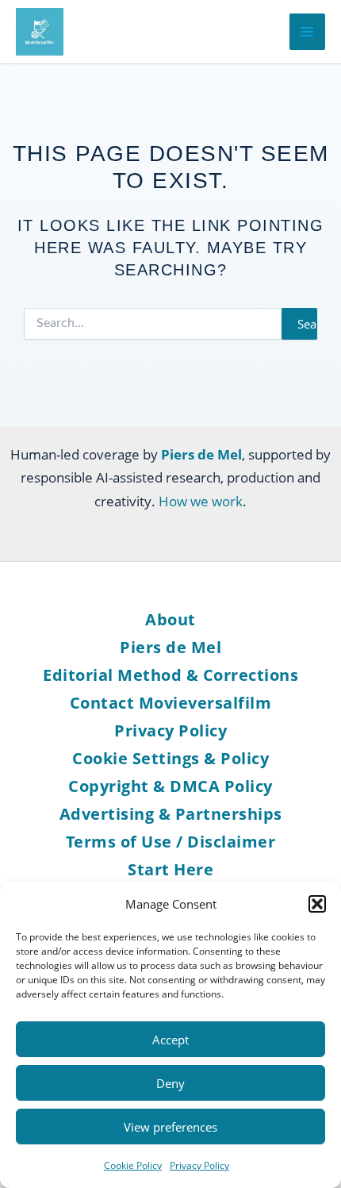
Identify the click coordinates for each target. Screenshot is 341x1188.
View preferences (170, 1127)
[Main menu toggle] (307, 31)
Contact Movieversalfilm (171, 702)
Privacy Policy (199, 1165)
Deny (170, 1083)
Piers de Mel (170, 647)
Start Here (170, 869)
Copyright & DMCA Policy (170, 786)
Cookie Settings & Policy (170, 758)
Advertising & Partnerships (170, 814)
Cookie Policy (133, 1165)
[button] (317, 904)
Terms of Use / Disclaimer (171, 841)
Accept (170, 1040)
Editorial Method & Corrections (170, 675)
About (170, 619)
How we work (201, 501)
